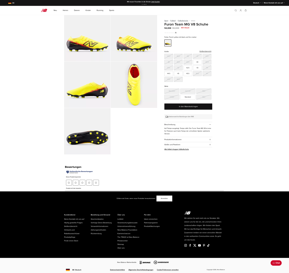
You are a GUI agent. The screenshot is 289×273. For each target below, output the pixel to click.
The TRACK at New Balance (128, 237)
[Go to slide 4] (146, 4)
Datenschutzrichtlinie (117, 270)
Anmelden (164, 198)
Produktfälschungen (152, 226)
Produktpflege (69, 237)
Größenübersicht (205, 51)
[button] (240, 10)
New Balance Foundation (127, 230)
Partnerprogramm (151, 223)
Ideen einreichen (150, 219)
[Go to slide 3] (145, 4)
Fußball (173, 21)
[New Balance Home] (45, 10)
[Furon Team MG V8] (87, 38)
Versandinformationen (99, 226)
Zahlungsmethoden (98, 230)
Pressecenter (122, 241)
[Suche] (236, 10)
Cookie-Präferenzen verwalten (168, 270)
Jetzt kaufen (155, 2)
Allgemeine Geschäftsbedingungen (140, 270)
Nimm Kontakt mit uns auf (74, 219)
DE (76, 270)
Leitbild (120, 219)
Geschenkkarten (97, 219)
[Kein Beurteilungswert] (169, 32)
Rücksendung (96, 233)
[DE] (8, 3)
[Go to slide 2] (143, 4)
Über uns (121, 248)
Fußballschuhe (183, 21)
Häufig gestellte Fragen (73, 223)
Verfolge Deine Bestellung (101, 223)
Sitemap (120, 244)
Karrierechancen (123, 233)
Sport (166, 21)
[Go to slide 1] (142, 4)
